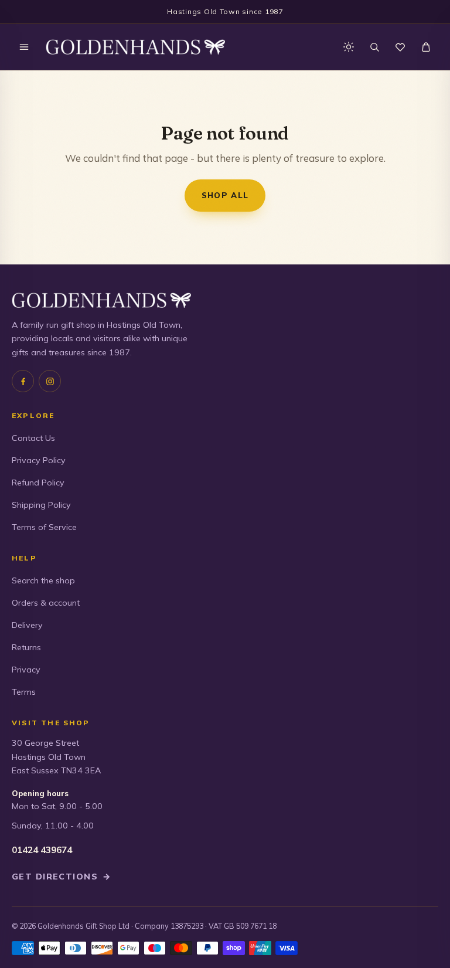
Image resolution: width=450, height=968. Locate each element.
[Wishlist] (400, 47)
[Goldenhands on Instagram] (50, 381)
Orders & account (46, 602)
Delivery (27, 625)
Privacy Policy (39, 460)
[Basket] (426, 47)
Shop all (225, 195)
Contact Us (33, 438)
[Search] (374, 47)
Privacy (26, 669)
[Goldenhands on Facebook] (23, 381)
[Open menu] (24, 47)
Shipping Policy (41, 505)
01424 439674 (42, 849)
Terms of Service (44, 527)
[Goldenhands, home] (135, 47)
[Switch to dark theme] (348, 47)
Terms (24, 692)
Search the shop (43, 580)
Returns (26, 647)
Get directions (61, 876)
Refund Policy (38, 482)
